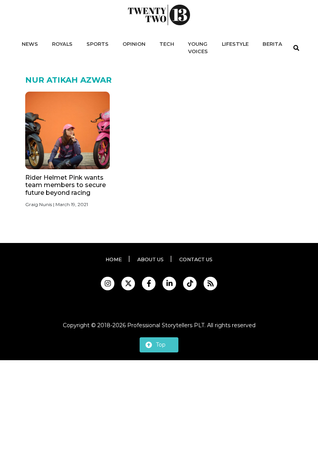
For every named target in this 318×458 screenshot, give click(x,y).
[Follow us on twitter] (128, 283)
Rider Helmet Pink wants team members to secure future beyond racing (65, 185)
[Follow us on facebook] (149, 283)
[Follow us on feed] (210, 283)
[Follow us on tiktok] (190, 283)
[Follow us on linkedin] (169, 283)
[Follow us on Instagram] (107, 283)
